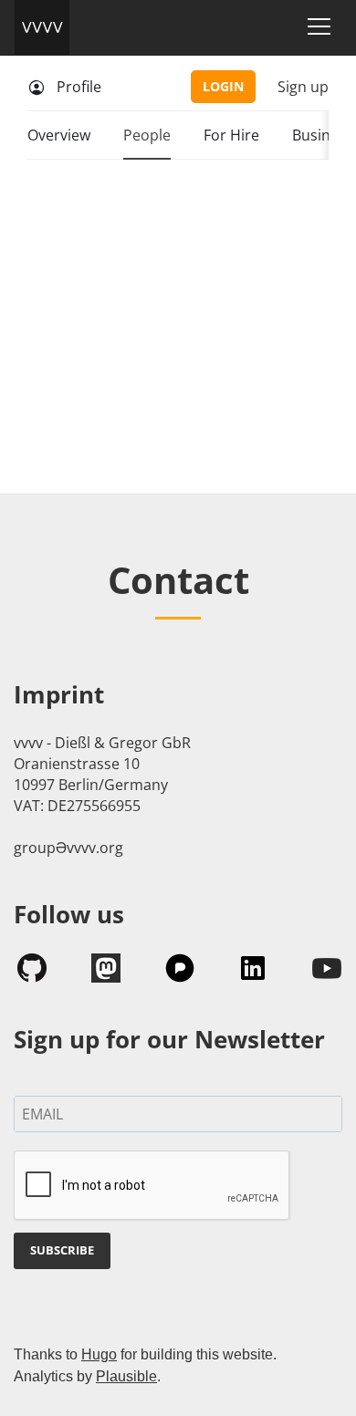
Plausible (126, 1376)
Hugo (99, 1354)
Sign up (303, 87)
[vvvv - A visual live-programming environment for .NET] (42, 27)
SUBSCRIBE (62, 1250)
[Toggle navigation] (319, 26)
